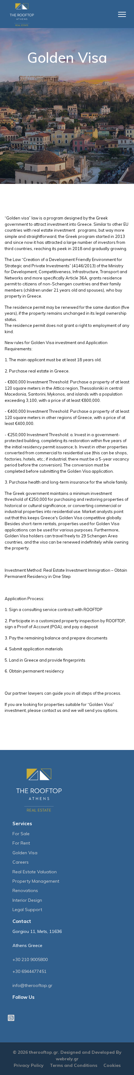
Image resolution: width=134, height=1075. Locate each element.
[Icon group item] (9, 1013)
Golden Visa (24, 853)
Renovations (25, 890)
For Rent (21, 843)
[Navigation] (126, 11)
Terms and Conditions (73, 1065)
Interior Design (27, 900)
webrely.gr (67, 1059)
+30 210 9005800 (30, 959)
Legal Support (27, 909)
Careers (20, 862)
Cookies (112, 1065)
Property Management (35, 881)
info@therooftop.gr (32, 985)
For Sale (21, 833)
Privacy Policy (29, 1065)
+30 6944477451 (29, 971)
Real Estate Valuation (34, 872)
